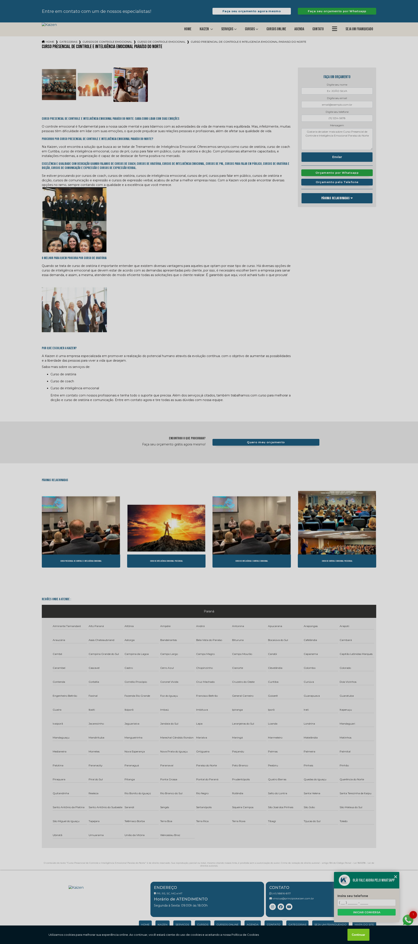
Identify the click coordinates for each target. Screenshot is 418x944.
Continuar (358, 934)
